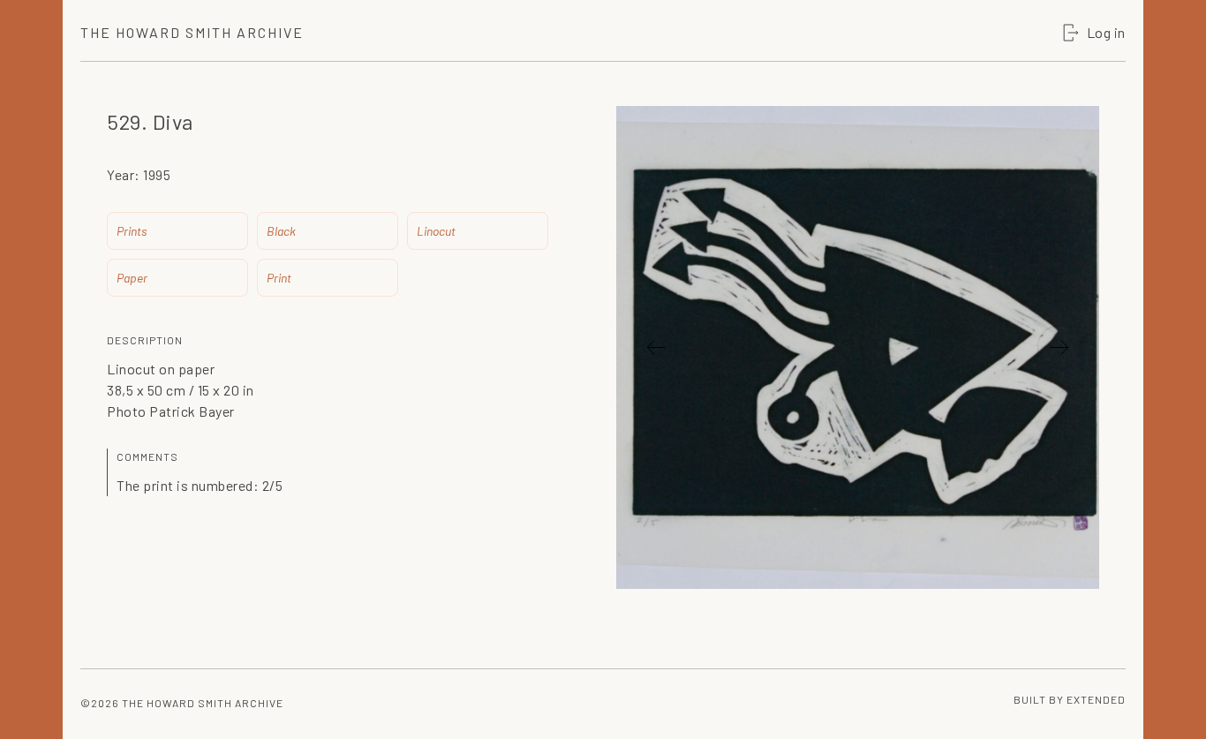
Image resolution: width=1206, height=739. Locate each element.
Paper (132, 277)
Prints (132, 230)
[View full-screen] (1077, 146)
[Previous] (656, 347)
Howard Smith (192, 32)
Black (281, 230)
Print (279, 277)
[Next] (1059, 347)
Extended (1096, 699)
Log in (1106, 32)
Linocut (436, 230)
